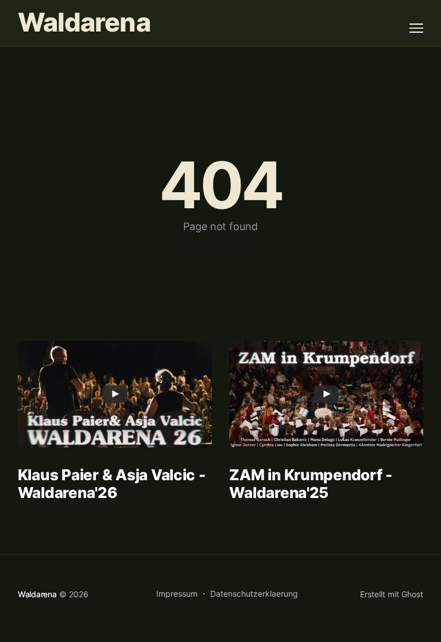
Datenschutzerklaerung (254, 593)
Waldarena (84, 23)
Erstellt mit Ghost (391, 594)
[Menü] (416, 28)
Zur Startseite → (220, 243)
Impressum (177, 593)
